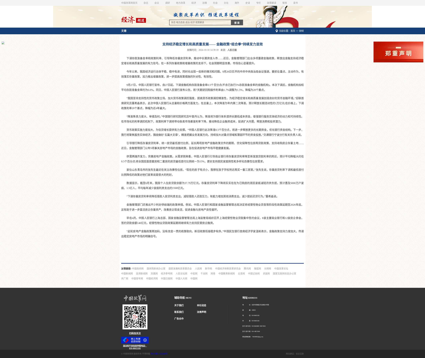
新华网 (208, 268)
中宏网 (193, 273)
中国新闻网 (127, 273)
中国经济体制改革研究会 (228, 268)
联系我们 (179, 312)
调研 (167, 3)
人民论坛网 (181, 273)
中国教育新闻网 (226, 273)
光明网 (267, 268)
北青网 (241, 273)
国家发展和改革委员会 (180, 268)
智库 (284, 3)
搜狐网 (257, 268)
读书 (295, 3)
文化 (226, 3)
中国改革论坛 (281, 268)
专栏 (258, 3)
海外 (237, 3)
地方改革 (180, 3)
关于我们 (179, 305)
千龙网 (204, 273)
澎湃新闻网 (142, 273)
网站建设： (291, 354)
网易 (213, 273)
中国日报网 (166, 278)
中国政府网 (138, 268)
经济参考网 (166, 273)
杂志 (146, 3)
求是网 (266, 273)
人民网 (198, 268)
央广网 (124, 278)
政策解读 (271, 3)
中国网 (193, 278)
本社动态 (201, 305)
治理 (204, 3)
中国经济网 (152, 278)
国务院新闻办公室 (156, 268)
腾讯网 (247, 268)
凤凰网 (154, 273)
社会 (215, 3)
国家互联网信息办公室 (284, 273)
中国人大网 (181, 278)
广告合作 (179, 318)
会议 (156, 3)
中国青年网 (137, 278)
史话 (247, 3)
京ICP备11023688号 (159, 354)
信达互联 (300, 354)
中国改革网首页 (129, 3)
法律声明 (201, 312)
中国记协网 (254, 273)
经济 (193, 3)
